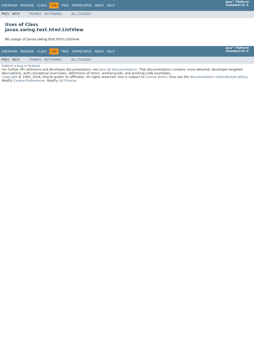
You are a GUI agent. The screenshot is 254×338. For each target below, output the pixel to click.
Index (99, 5)
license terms (156, 77)
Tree (65, 5)
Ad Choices (68, 80)
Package (27, 5)
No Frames (53, 14)
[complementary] (29, 80)
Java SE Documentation (118, 69)
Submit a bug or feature (21, 66)
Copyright (9, 77)
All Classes (81, 14)
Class (42, 5)
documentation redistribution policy (218, 77)
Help (111, 5)
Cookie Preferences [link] (29, 80)
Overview (9, 5)
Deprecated (82, 5)
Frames (35, 14)
